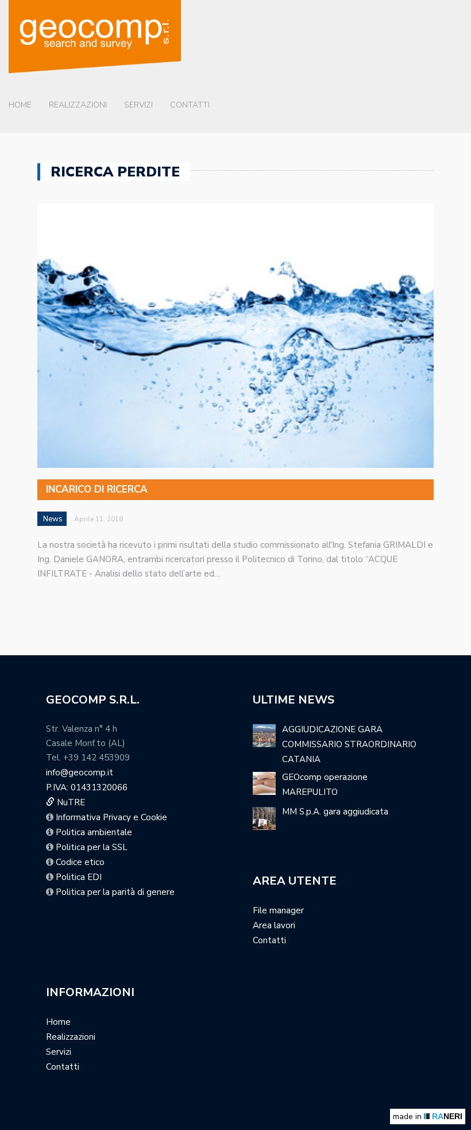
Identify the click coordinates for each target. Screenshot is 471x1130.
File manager (278, 910)
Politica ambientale (94, 832)
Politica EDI (79, 877)
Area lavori (274, 925)
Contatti (190, 104)
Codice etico (80, 862)
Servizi (138, 104)
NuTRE (70, 802)
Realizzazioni (78, 104)
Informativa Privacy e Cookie (111, 817)
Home (20, 104)
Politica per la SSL (92, 847)
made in (427, 1116)
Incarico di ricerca (97, 489)
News (53, 519)
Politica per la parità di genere (115, 892)
